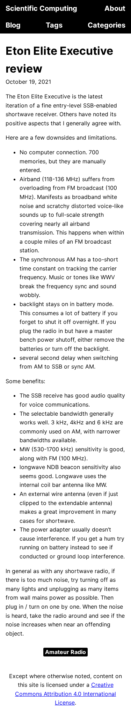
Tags (54, 25)
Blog (13, 25)
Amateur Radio (65, 651)
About (114, 8)
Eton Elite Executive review (59, 59)
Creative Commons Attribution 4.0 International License (65, 693)
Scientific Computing (41, 8)
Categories (106, 25)
